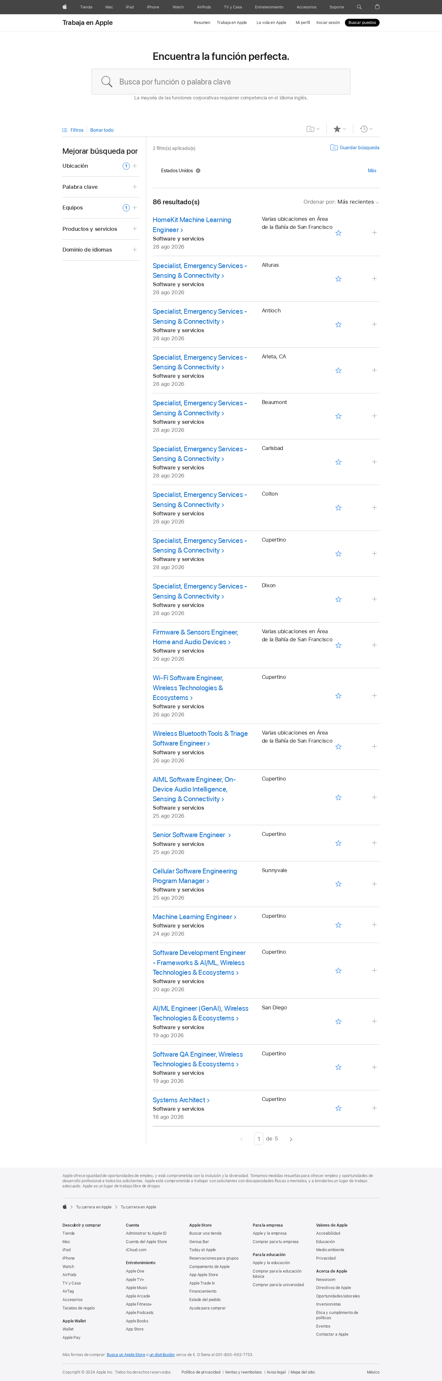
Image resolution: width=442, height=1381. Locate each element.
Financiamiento (202, 1291)
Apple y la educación (271, 1263)
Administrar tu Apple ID (146, 1233)
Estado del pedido (205, 1299)
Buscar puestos (362, 22)
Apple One (135, 1271)
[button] (359, 7)
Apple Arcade (138, 1296)
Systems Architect (179, 1100)
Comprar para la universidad (278, 1285)
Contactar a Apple (332, 1334)
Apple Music (137, 1288)
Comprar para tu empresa (276, 1242)
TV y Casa (71, 1283)
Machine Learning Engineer (192, 917)
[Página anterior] (241, 1138)
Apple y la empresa (270, 1233)
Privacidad (326, 1258)
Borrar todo (102, 130)
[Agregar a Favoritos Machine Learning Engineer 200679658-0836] (338, 925)
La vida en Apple (271, 22)
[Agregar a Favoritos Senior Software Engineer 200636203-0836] (338, 843)
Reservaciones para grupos (213, 1258)
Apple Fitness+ (139, 1304)
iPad (66, 1250)
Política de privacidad (201, 1372)
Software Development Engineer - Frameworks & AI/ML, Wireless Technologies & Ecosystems (199, 962)
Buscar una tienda (205, 1233)
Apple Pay (71, 1337)
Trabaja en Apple (87, 23)
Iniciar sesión (328, 22)
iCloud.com (136, 1250)
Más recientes (339, 201)
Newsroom (325, 1279)
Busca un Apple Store (126, 1355)
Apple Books (137, 1321)
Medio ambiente (330, 1250)
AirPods (69, 1275)
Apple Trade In (202, 1283)
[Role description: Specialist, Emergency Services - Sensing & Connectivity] (375, 279)
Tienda (68, 1233)
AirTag (68, 1291)
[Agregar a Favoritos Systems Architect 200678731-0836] (338, 1108)
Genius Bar (199, 1242)
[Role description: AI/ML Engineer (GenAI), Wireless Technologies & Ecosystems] (375, 1021)
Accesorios (72, 1299)
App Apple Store (203, 1275)
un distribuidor (162, 1355)
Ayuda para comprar (207, 1308)
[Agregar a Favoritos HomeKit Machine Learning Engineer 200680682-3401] (338, 233)
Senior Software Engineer (190, 835)
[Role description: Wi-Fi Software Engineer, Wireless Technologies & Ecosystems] (375, 696)
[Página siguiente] (291, 1138)
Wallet (67, 1329)
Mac (66, 1242)
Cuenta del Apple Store (146, 1242)
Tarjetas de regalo (78, 1308)
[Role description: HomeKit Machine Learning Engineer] (375, 233)
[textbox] (221, 82)
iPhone (68, 1258)
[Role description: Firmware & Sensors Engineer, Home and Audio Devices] (375, 645)
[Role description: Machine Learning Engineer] (375, 925)
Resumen (202, 22)
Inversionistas (328, 1304)
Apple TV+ (135, 1279)
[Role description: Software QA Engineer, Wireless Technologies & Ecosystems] (375, 1067)
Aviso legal (276, 1372)
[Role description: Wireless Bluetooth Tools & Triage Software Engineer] (375, 747)
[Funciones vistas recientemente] (366, 129)
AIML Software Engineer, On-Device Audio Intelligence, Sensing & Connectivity (194, 789)
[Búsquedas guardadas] (313, 129)
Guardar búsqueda (360, 147)
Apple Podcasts (139, 1312)
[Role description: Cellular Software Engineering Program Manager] (375, 884)
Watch (68, 1266)
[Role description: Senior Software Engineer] (375, 843)
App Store (135, 1329)
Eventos (323, 1326)
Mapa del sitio (303, 1372)
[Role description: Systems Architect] (375, 1108)
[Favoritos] (340, 129)
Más (372, 170)
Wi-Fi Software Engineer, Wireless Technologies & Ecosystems (188, 688)
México (373, 1372)
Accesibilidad (328, 1233)
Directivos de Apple (333, 1288)
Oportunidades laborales (338, 1296)
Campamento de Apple (209, 1266)
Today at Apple (202, 1250)
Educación (325, 1242)
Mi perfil (303, 22)
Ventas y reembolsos (243, 1372)
